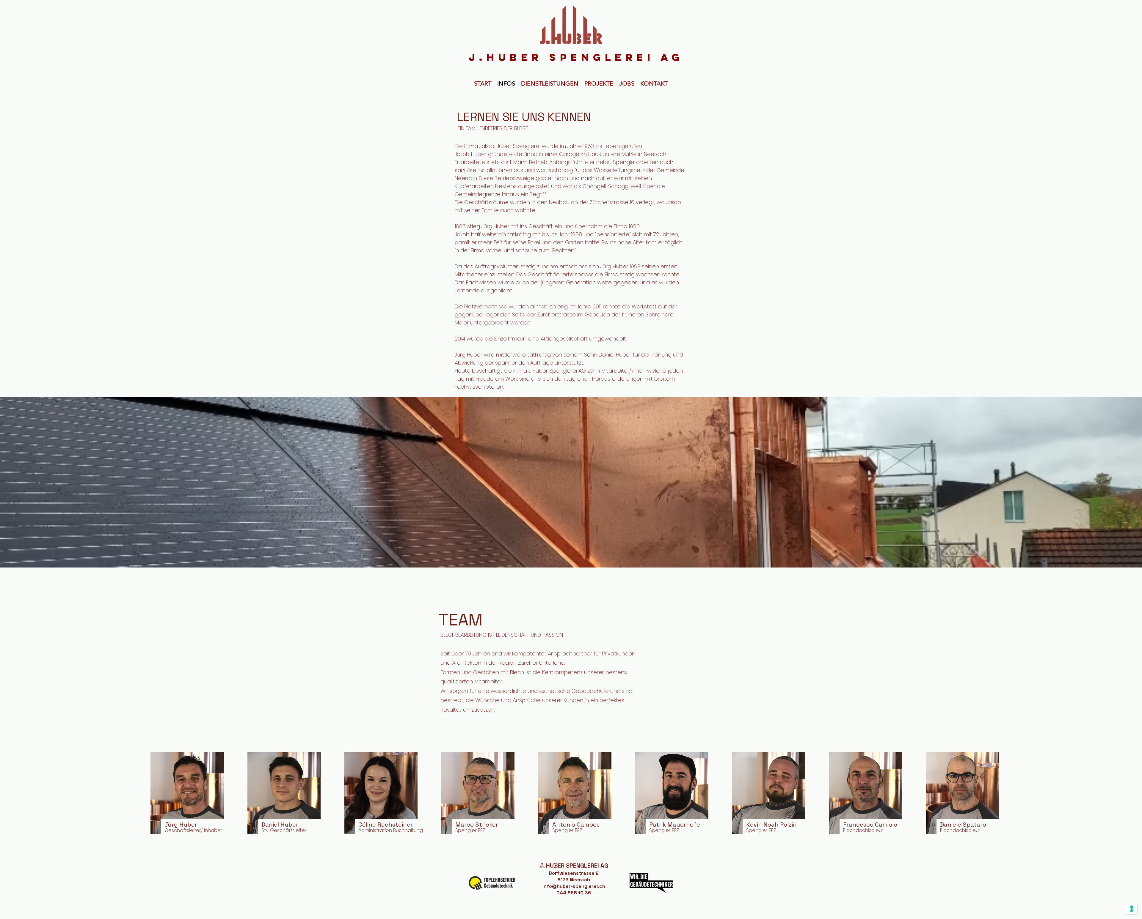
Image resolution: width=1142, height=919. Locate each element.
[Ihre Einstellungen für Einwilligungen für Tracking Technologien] (1131, 908)
